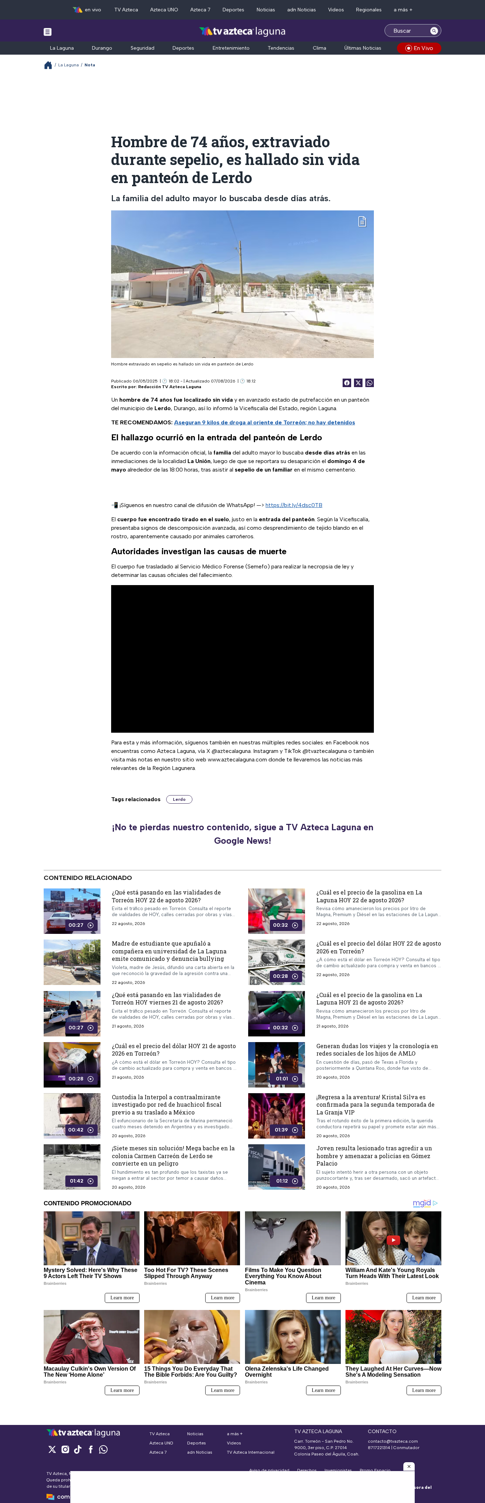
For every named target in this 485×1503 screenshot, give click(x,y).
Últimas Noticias (362, 48)
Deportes (233, 10)
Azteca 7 (200, 10)
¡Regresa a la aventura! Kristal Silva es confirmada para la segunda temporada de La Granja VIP (375, 1104)
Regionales (369, 10)
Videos (336, 10)
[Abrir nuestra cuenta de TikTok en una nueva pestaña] (77, 1449)
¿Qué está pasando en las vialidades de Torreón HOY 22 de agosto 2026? (166, 896)
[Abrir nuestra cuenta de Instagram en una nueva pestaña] (65, 1449)
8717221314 (379, 1447)
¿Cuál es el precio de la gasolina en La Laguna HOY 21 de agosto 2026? (369, 998)
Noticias (266, 10)
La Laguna (62, 48)
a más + (403, 10)
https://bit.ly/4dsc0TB (294, 505)
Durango (102, 48)
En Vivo (423, 48)
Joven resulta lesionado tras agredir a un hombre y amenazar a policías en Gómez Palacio (374, 1155)
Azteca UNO (164, 10)
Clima (319, 48)
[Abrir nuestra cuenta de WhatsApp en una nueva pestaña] (103, 1449)
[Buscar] (434, 30)
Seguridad (142, 48)
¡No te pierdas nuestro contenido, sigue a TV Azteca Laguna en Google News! (243, 834)
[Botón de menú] (47, 31)
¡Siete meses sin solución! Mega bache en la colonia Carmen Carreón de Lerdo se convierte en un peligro (173, 1155)
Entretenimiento (231, 48)
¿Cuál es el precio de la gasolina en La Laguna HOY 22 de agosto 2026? (369, 896)
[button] (409, 1466)
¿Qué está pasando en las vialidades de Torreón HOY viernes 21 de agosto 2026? (167, 998)
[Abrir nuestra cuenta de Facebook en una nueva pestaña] (90, 1449)
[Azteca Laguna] (242, 31)
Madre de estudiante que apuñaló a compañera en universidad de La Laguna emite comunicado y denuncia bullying (169, 951)
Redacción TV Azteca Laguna (169, 386)
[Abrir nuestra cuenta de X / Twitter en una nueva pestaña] (52, 1449)
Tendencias (281, 48)
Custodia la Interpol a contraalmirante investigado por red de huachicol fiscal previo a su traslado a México (167, 1104)
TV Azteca (126, 10)
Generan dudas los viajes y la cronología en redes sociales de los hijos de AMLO (377, 1049)
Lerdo (179, 799)
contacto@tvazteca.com (393, 1441)
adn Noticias (301, 10)
